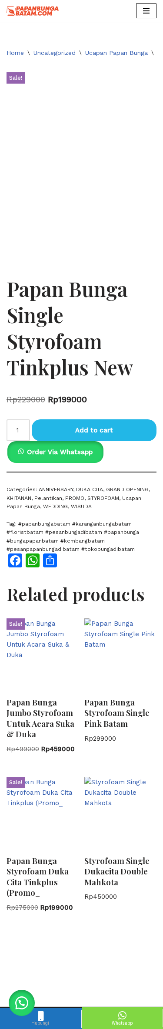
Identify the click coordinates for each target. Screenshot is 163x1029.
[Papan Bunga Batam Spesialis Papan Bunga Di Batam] (33, 11)
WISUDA (81, 506)
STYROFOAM (103, 498)
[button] (55, 452)
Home (15, 52)
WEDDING (55, 506)
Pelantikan (48, 498)
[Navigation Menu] (146, 10)
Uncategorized (54, 52)
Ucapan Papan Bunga (116, 52)
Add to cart (94, 430)
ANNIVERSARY (56, 489)
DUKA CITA (89, 489)
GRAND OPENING (127, 489)
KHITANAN (19, 498)
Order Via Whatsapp (60, 452)
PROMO (74, 498)
